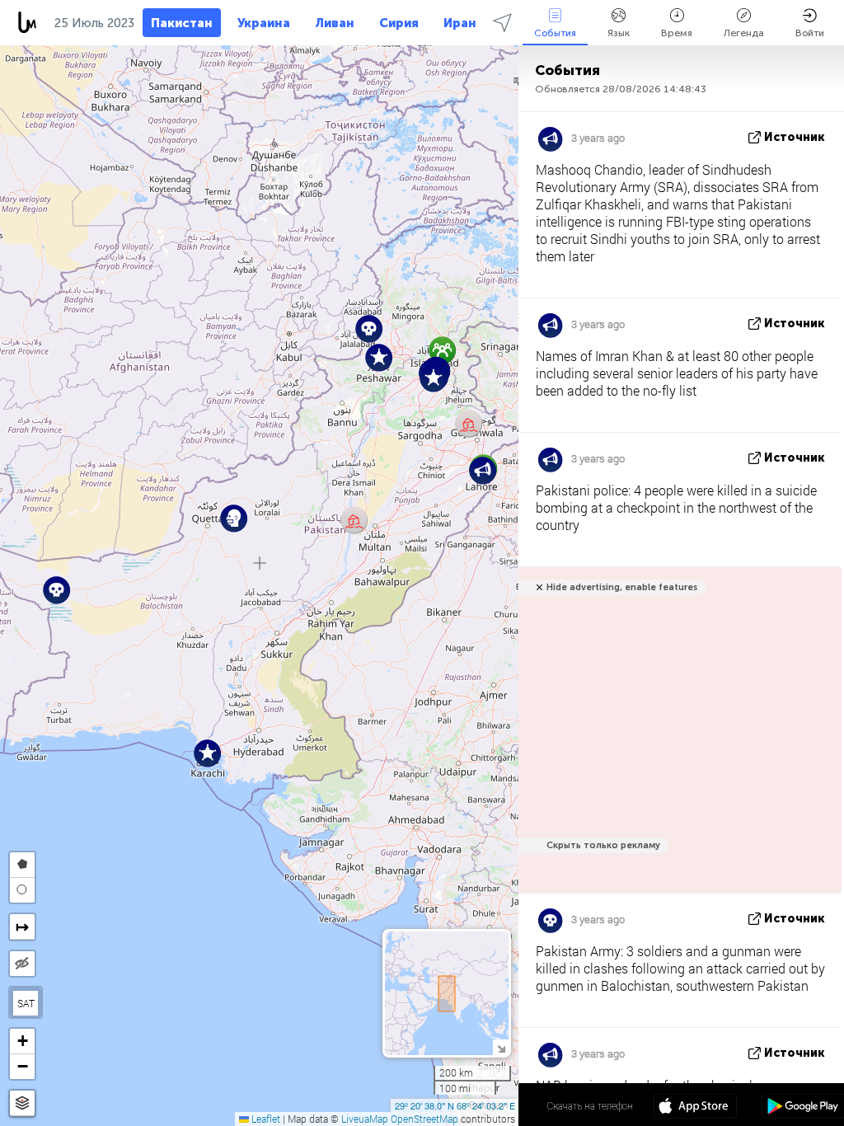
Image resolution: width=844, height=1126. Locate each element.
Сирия (399, 23)
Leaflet (264, 1118)
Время (676, 33)
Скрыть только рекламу (603, 845)
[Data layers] (22, 1103)
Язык (618, 33)
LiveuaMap (364, 1118)
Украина (263, 23)
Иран (459, 23)
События (555, 33)
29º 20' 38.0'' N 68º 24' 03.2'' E (455, 1105)
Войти (809, 33)
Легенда (744, 33)
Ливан (334, 23)
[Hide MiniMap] (501, 1047)
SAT (26, 1003)
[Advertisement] (677, 739)
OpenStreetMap (424, 1118)
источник (794, 137)
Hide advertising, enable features (621, 587)
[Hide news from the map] (22, 963)
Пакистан (182, 23)
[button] (468, 423)
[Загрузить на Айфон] (695, 1108)
